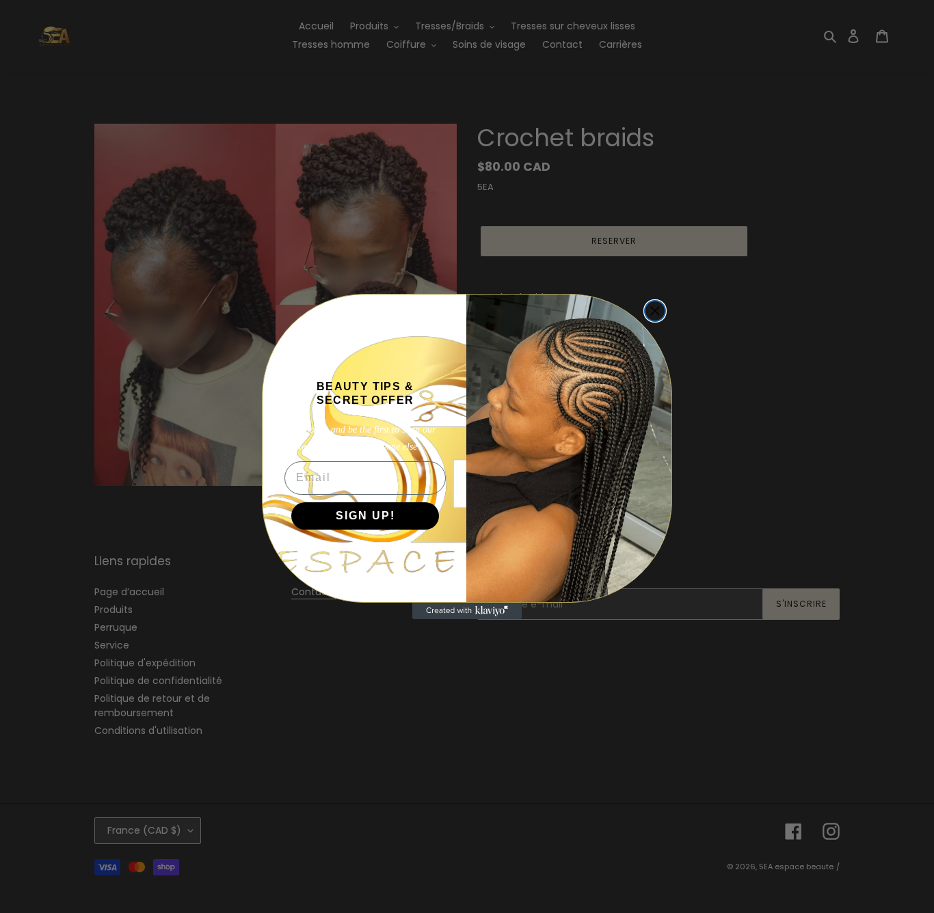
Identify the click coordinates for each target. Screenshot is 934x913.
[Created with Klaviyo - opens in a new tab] (467, 611)
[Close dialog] (655, 311)
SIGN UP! (365, 515)
